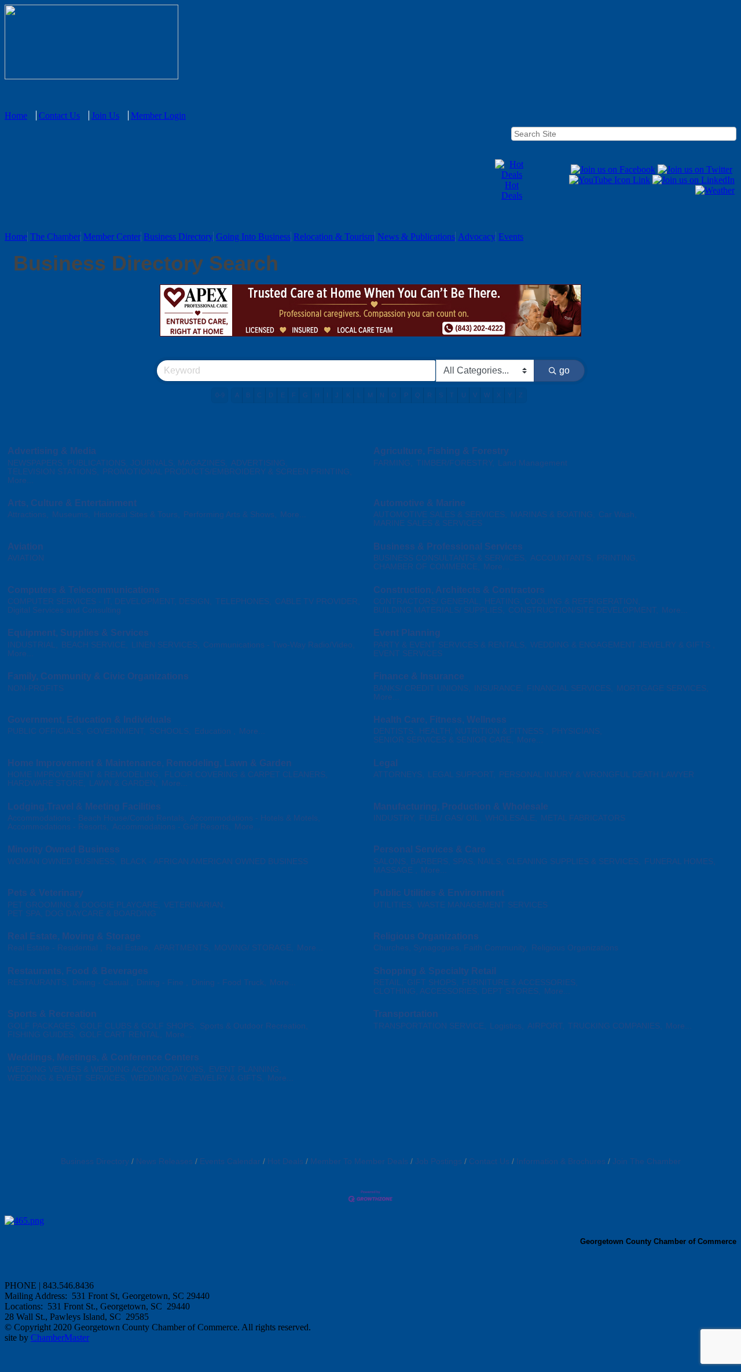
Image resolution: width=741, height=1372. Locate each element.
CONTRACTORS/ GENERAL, (427, 601)
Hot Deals (511, 190)
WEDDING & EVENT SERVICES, (67, 1078)
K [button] (348, 395)
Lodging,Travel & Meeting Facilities (84, 806)
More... (21, 480)
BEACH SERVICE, (94, 645)
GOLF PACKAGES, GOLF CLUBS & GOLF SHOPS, (102, 1026)
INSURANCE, (498, 688)
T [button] (452, 395)
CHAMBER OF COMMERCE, (426, 566)
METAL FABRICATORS (583, 818)
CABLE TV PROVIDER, (317, 601)
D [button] (271, 395)
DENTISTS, (394, 731)
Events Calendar (230, 1161)
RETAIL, (388, 982)
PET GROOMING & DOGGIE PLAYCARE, (84, 905)
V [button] (475, 395)
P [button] (406, 395)
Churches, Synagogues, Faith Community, (450, 947)
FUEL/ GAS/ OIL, (450, 818)
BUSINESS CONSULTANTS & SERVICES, (450, 558)
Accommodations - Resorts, (58, 826)
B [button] (248, 395)
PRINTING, (617, 558)
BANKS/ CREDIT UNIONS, (422, 688)
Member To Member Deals (359, 1161)
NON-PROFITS (36, 688)
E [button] (283, 395)
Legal (385, 763)
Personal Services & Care (429, 849)
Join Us (105, 115)
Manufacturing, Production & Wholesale (460, 806)
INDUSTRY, (394, 818)
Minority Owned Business (64, 849)
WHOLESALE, (511, 818)
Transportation (405, 1014)
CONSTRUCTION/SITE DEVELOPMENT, (583, 610)
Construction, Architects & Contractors (459, 590)
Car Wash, (618, 514)
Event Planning (407, 633)
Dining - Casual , (102, 982)
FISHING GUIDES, (42, 1034)
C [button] (259, 395)
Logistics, (507, 1026)
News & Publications (416, 237)
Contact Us (59, 115)
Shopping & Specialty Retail (434, 971)
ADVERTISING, (259, 463)
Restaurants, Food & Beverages (78, 971)
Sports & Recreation (52, 1014)
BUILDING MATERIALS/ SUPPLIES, (439, 610)
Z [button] (521, 395)
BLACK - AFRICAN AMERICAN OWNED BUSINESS (214, 861)
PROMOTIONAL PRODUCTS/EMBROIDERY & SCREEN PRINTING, (227, 471)
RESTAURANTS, (38, 982)
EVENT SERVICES (407, 653)
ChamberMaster (60, 1337)
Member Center (112, 237)
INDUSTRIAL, (33, 645)
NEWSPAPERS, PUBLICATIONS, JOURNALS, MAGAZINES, (118, 463)
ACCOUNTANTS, (561, 558)
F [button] (294, 395)
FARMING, (393, 463)
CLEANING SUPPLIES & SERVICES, (574, 861)
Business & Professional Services (448, 546)
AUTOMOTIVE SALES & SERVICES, (440, 514)
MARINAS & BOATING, (553, 514)
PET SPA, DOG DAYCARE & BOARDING (82, 913)
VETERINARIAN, (194, 905)
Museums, (71, 514)
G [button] (305, 395)
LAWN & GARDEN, (123, 783)
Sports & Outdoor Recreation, (254, 1026)
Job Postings (438, 1161)
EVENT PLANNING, (245, 1069)
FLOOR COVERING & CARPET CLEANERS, (246, 774)
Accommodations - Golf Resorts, (171, 826)
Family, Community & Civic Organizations (98, 676)
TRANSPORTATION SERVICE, (429, 1026)
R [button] (429, 395)
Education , (215, 731)
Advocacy (477, 237)
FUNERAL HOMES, (680, 861)
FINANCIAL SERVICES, (570, 688)
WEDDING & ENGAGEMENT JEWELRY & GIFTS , (622, 645)
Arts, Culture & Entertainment (72, 503)
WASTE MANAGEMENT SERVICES (482, 905)
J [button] (337, 395)
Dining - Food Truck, (229, 982)
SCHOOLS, (170, 731)
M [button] (370, 395)
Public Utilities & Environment (438, 893)
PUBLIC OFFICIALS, (45, 731)
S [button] (441, 395)
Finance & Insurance (418, 676)
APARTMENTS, (182, 947)
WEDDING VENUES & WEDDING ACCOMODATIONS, (107, 1069)
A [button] (237, 395)
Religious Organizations (426, 936)
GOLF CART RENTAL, (120, 1034)
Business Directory (178, 237)
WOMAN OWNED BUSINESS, (62, 861)
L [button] (359, 395)
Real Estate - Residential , (55, 947)
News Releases (164, 1161)
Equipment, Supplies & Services (78, 633)
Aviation (25, 546)
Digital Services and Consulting (64, 610)
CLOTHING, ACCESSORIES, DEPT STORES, (457, 991)
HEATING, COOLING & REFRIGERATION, (562, 601)
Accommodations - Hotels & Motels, (255, 818)
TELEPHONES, (243, 601)
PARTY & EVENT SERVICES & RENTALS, (450, 645)
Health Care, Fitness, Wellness (440, 720)
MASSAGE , (395, 870)
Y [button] (510, 395)
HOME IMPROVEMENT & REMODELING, (84, 774)
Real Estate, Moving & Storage (74, 936)
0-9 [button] (220, 395)
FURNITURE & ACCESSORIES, (520, 982)
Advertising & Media (52, 451)
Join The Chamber (646, 1161)
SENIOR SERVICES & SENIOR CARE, (443, 740)
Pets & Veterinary (45, 893)
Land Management (532, 463)
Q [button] (417, 395)
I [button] (327, 395)
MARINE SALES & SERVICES (427, 523)
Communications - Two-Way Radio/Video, (279, 645)
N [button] (382, 395)
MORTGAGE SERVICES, (663, 688)
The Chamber (55, 237)
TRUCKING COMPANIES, (615, 1026)
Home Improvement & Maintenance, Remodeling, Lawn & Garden (150, 763)
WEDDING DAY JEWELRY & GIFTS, (197, 1078)
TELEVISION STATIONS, (53, 471)
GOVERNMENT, (116, 731)
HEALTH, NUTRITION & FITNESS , (483, 731)
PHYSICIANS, (577, 731)
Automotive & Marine (419, 503)
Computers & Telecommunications (84, 590)
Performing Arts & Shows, (230, 514)
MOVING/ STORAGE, (254, 947)
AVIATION (26, 558)
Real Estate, (128, 947)
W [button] (487, 395)
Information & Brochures (561, 1161)
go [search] (564, 370)
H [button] (317, 395)
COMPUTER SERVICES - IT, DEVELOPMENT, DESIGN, (110, 601)
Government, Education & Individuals (89, 720)
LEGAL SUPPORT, (462, 774)
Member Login (158, 115)
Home (16, 115)
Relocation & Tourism (334, 237)
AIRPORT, (545, 1026)
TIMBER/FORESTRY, (455, 463)
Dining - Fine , (162, 982)
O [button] (394, 395)
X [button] (499, 395)
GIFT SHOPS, (432, 982)
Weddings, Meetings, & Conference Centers (103, 1057)
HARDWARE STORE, (47, 783)
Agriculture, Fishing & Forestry (441, 451)
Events (510, 237)
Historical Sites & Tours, (137, 514)
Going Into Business (253, 237)
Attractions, (28, 514)
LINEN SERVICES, (165, 645)
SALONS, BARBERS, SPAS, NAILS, (438, 861)
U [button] (463, 395)
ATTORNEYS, (398, 774)
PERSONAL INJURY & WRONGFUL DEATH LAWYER (596, 774)
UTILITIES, (393, 905)
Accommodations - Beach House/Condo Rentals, (97, 818)
